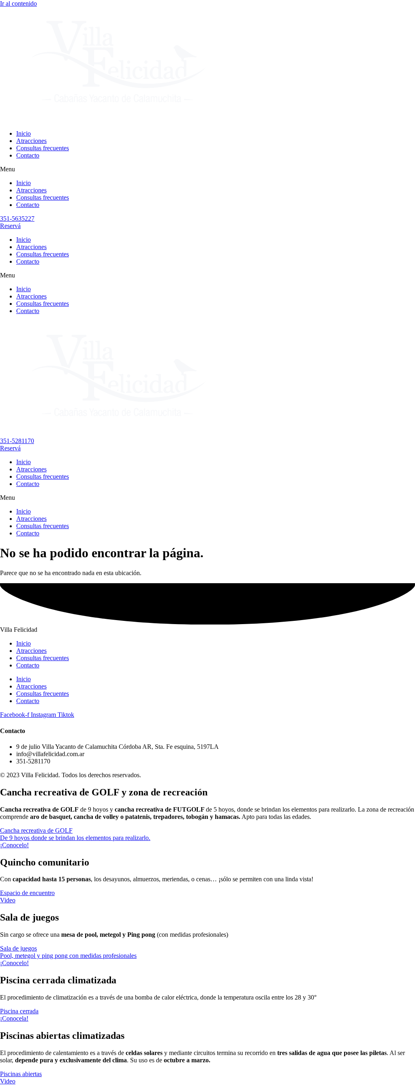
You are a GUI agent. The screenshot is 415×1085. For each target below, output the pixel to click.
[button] (207, 169)
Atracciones (31, 140)
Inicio (23, 133)
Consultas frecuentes (42, 148)
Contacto (27, 155)
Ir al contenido (18, 3)
